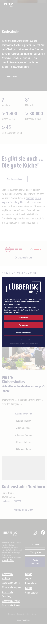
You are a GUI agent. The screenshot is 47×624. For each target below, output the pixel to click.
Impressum (16, 340)
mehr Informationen (23, 333)
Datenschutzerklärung (26, 340)
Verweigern (23, 325)
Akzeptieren (23, 318)
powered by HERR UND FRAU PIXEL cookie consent (24, 343)
